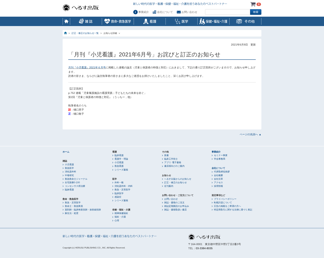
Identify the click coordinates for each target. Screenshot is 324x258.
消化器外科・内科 (124, 186)
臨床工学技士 (171, 159)
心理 (117, 220)
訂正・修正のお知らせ (175, 182)
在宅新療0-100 (72, 182)
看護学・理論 (121, 159)
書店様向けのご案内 (174, 166)
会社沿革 (218, 179)
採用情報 (218, 186)
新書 (166, 155)
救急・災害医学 (73, 202)
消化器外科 (70, 171)
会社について (165, 11)
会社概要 (218, 175)
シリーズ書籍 (121, 169)
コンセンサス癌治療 (75, 186)
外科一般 (119, 182)
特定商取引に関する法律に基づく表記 (233, 209)
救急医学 (69, 168)
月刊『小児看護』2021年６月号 (87, 67)
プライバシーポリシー (225, 199)
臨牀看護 (69, 189)
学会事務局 (219, 159)
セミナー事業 (220, 155)
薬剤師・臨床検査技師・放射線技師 (83, 209)
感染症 (118, 197)
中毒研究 (69, 175)
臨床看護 (119, 155)
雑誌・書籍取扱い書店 (175, 209)
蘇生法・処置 (71, 213)
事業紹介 (143, 11)
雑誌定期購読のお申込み (176, 206)
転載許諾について (223, 202)
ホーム (66, 21)
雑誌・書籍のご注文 (174, 202)
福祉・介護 (120, 216)
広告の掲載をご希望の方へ (227, 206)
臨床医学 (119, 193)
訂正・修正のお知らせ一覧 (85, 33)
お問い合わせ (189, 11)
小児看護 (69, 164)
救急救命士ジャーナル (76, 179)
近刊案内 (168, 186)
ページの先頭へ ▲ (250, 134)
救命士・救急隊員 (74, 206)
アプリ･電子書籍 (172, 162)
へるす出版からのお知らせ (177, 179)
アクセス (218, 182)
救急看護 (119, 166)
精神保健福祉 (121, 213)
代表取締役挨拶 (222, 171)
